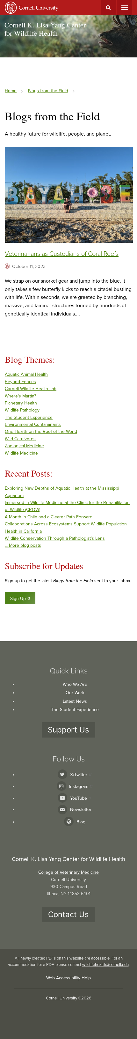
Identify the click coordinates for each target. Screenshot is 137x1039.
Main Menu (124, 7)
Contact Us (68, 914)
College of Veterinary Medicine (68, 872)
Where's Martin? (20, 396)
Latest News (75, 701)
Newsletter (80, 809)
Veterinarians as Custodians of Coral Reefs (62, 254)
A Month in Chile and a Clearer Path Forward (48, 517)
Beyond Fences (20, 381)
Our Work (75, 692)
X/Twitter (78, 774)
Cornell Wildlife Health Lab (30, 388)
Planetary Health (21, 403)
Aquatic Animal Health (26, 374)
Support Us (68, 729)
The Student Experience (29, 417)
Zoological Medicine (24, 446)
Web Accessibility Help (68, 978)
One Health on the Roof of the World (41, 431)
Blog (80, 822)
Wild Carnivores (20, 439)
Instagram (78, 786)
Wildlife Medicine (21, 453)
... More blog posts (23, 545)
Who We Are (75, 684)
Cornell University (61, 998)
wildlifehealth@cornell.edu (105, 964)
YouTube (78, 798)
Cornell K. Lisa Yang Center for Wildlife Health (45, 29)
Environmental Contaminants (33, 424)
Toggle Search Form (108, 7)
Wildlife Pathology (22, 410)
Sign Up (18, 598)
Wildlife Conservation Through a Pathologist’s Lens (55, 538)
